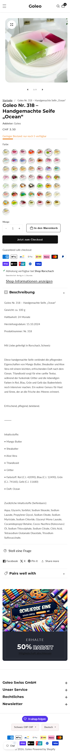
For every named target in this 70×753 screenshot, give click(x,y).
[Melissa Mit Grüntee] (14, 186)
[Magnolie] (57, 161)
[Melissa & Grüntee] (6, 186)
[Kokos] (6, 169)
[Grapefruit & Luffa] (14, 169)
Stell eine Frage (19, 551)
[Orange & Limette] (6, 203)
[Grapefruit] (31, 152)
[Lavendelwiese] (40, 186)
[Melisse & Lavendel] (40, 161)
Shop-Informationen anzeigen (29, 281)
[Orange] (57, 152)
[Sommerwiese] (6, 161)
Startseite (7, 100)
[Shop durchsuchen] (58, 6)
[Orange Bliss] (14, 195)
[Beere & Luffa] (48, 169)
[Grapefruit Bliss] (6, 195)
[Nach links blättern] (27, 89)
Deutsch (49, 727)
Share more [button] (52, 561)
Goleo (17, 123)
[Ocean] (48, 152)
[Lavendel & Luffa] (14, 161)
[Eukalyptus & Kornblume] (48, 203)
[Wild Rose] (14, 203)
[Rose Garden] (40, 169)
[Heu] (6, 152)
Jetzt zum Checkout (30, 239)
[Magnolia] (31, 161)
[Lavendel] (6, 178)
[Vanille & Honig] (57, 186)
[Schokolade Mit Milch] (48, 195)
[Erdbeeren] (40, 203)
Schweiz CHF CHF (24, 727)
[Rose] (14, 152)
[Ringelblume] (48, 186)
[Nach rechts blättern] (42, 89)
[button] (35, 573)
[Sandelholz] (23, 152)
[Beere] (14, 178)
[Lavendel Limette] (48, 178)
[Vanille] (31, 186)
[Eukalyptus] (40, 152)
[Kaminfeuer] (23, 161)
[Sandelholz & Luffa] (31, 169)
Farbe (5, 144)
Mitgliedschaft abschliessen (35, 653)
